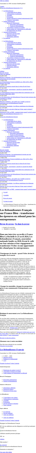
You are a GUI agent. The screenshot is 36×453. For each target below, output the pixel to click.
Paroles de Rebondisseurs (17, 26)
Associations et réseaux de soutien (16, 27)
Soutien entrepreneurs (9, 21)
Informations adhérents (13, 36)
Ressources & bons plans (13, 33)
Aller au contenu (4, 0)
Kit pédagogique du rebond (14, 30)
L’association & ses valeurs (14, 12)
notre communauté (14, 335)
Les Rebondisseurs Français (12, 349)
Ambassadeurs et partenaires (14, 14)
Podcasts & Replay (12, 35)
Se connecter (6, 38)
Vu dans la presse (22, 224)
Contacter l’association (13, 20)
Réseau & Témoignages (13, 23)
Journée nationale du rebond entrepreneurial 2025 (20, 18)
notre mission (3, 335)
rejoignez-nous (14, 327)
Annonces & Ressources (9, 32)
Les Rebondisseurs (8, 11)
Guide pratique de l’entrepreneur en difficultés (19, 29)
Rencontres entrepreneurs (16, 24)
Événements (10, 17)
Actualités (9, 15)
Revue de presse (7, 224)
